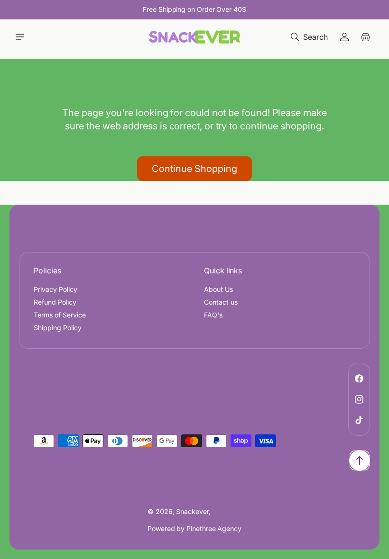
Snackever (192, 511)
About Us (218, 289)
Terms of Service (60, 315)
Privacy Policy (55, 289)
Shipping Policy (58, 328)
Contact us (221, 302)
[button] (19, 37)
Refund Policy (55, 302)
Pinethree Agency (213, 528)
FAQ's (213, 315)
